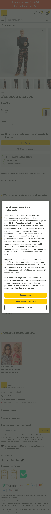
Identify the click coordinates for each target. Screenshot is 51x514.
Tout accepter (25, 295)
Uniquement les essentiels (25, 301)
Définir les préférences (25, 307)
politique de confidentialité (19, 270)
